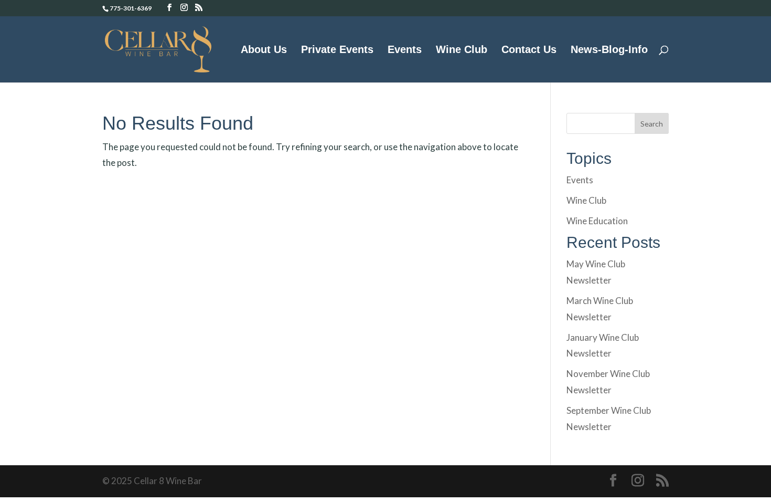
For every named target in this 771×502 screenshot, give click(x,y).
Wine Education (597, 220)
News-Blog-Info (609, 50)
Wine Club (461, 50)
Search (651, 123)
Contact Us (528, 50)
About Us (264, 50)
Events (405, 50)
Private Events (337, 50)
